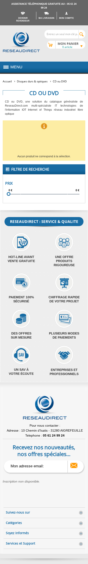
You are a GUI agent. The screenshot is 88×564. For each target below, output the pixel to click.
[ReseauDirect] (21, 42)
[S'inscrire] (73, 465)
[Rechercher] (82, 34)
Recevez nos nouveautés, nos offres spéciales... (44, 450)
